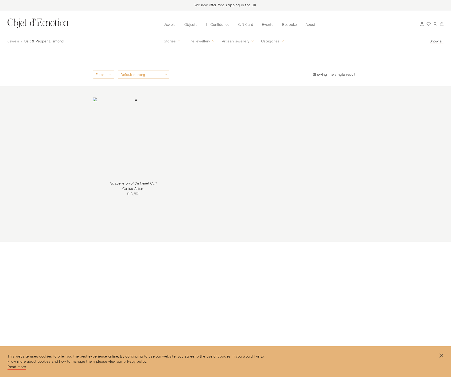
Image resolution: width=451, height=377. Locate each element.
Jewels (170, 24)
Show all (436, 41)
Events (267, 24)
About (310, 24)
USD (415, 24)
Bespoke (289, 24)
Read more (17, 367)
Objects (191, 24)
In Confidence (217, 24)
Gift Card (245, 24)
